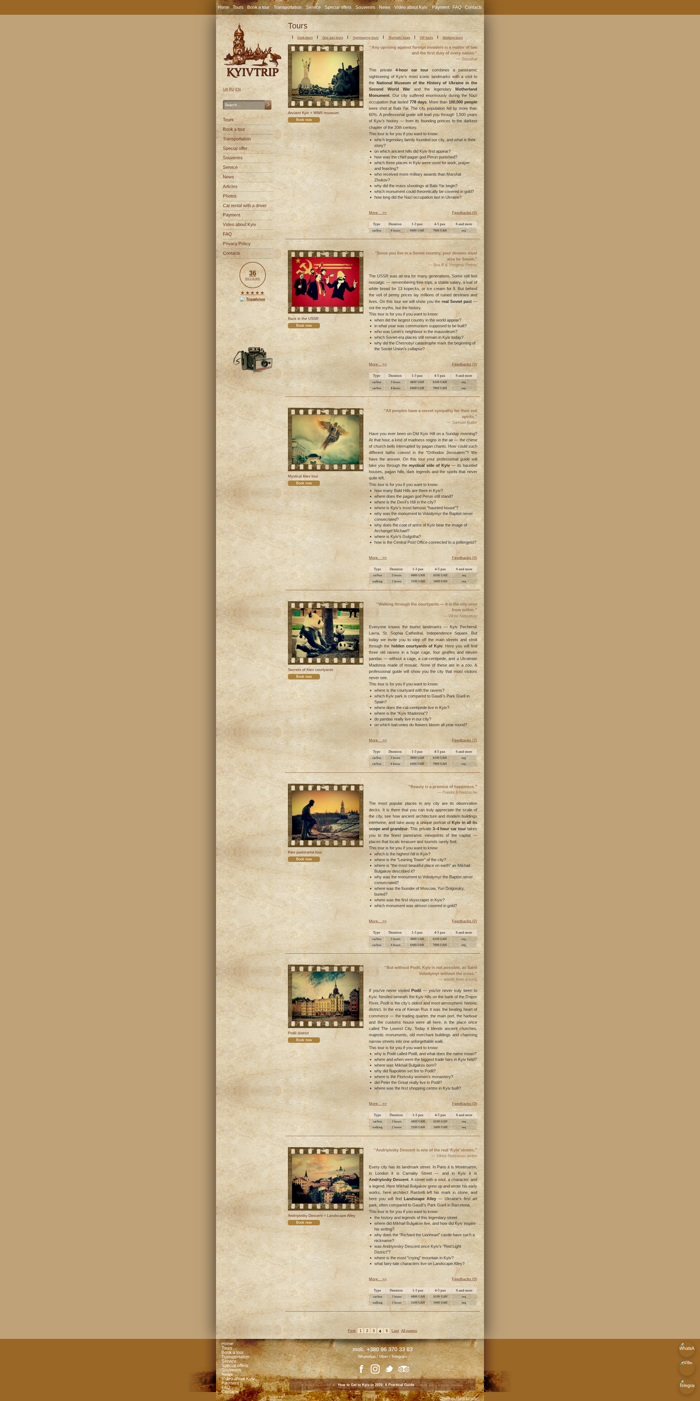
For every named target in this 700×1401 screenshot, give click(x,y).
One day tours (332, 38)
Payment (440, 7)
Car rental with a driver (245, 205)
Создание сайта (452, 1398)
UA (225, 89)
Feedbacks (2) (464, 740)
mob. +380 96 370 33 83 (383, 1349)
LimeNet (472, 1398)
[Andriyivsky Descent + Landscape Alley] (326, 1178)
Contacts (473, 7)
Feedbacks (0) (464, 212)
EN (238, 89)
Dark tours (305, 38)
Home (223, 7)
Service (313, 7)
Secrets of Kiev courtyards (310, 669)
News (384, 7)
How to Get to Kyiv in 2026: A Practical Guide (376, 1385)
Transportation (288, 7)
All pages (409, 1330)
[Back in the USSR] (326, 281)
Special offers (338, 7)
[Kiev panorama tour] (326, 815)
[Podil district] (326, 996)
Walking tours (453, 38)
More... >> (378, 212)
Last (395, 1330)
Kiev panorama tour (305, 852)
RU (231, 89)
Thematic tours (399, 38)
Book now (304, 120)
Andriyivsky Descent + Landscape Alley (321, 1215)
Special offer (235, 148)
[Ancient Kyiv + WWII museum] (326, 76)
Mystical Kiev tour (303, 476)
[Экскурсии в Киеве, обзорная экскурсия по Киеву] (252, 50)
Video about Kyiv (410, 7)
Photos (230, 196)
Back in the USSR (303, 318)
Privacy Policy (236, 243)
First (351, 1330)
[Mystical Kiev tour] (326, 439)
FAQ (457, 7)
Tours (238, 7)
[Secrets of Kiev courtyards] (326, 633)
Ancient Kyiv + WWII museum (313, 113)
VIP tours (426, 38)
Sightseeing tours (366, 38)
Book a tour (258, 7)
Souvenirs (365, 7)
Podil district (298, 1033)
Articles (230, 186)
